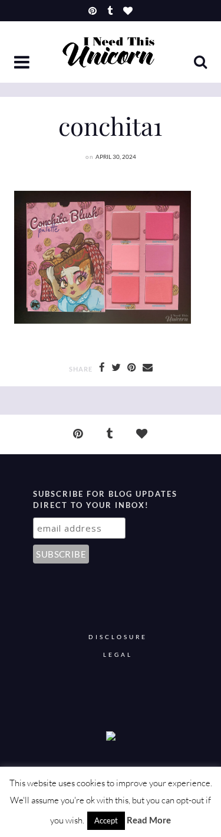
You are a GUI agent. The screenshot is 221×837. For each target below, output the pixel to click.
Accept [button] (106, 820)
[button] (23, 63)
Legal (118, 655)
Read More (149, 820)
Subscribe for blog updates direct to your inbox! (105, 499)
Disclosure (117, 637)
